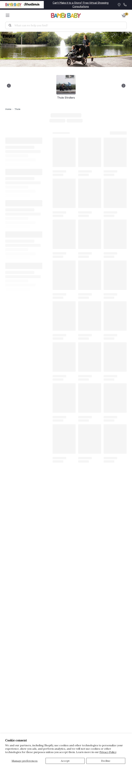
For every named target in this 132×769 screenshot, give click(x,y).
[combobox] (67, 25)
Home (8, 109)
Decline (105, 760)
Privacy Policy (107, 752)
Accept (65, 760)
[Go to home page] (66, 15)
